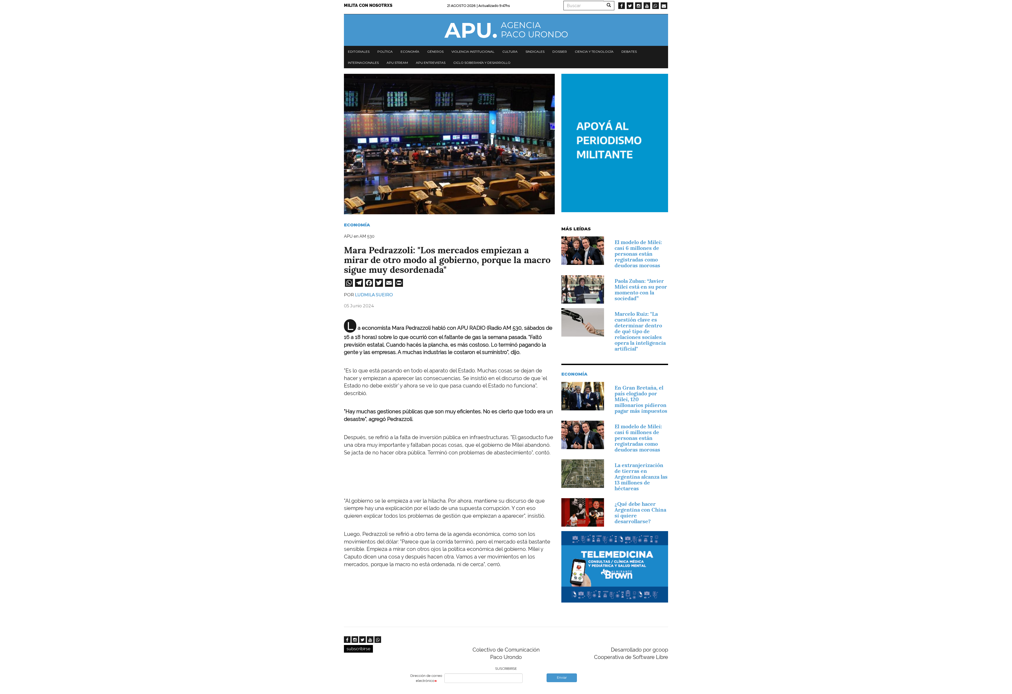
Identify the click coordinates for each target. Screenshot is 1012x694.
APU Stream (397, 63)
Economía (410, 52)
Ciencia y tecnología (594, 52)
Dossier (559, 52)
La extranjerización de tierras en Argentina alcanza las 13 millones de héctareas (641, 477)
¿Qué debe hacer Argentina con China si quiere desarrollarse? (640, 513)
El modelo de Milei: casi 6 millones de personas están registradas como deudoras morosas (638, 254)
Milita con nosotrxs (368, 5)
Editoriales (358, 52)
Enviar (562, 678)
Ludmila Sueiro (374, 294)
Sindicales (535, 52)
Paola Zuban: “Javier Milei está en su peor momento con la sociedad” (641, 290)
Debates (629, 52)
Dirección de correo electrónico (426, 678)
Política (385, 52)
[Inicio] (506, 30)
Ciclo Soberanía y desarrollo (481, 63)
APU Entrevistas (430, 63)
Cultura (510, 52)
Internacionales (363, 63)
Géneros (435, 52)
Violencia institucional (472, 52)
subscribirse (358, 648)
